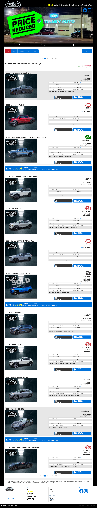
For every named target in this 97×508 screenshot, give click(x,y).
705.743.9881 (78, 45)
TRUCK (21, 51)
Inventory (56, 5)
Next (56, 58)
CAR (14, 51)
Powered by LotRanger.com (91, 505)
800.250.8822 (10, 498)
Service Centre (73, 5)
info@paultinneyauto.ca (48, 45)
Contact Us (80, 5)
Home (45, 5)
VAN (29, 51)
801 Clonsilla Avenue (19, 45)
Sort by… (86, 51)
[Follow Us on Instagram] (89, 10)
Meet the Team (88, 5)
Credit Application (63, 5)
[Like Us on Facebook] (85, 10)
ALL (8, 51)
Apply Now (58, 169)
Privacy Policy (81, 505)
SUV (35, 51)
